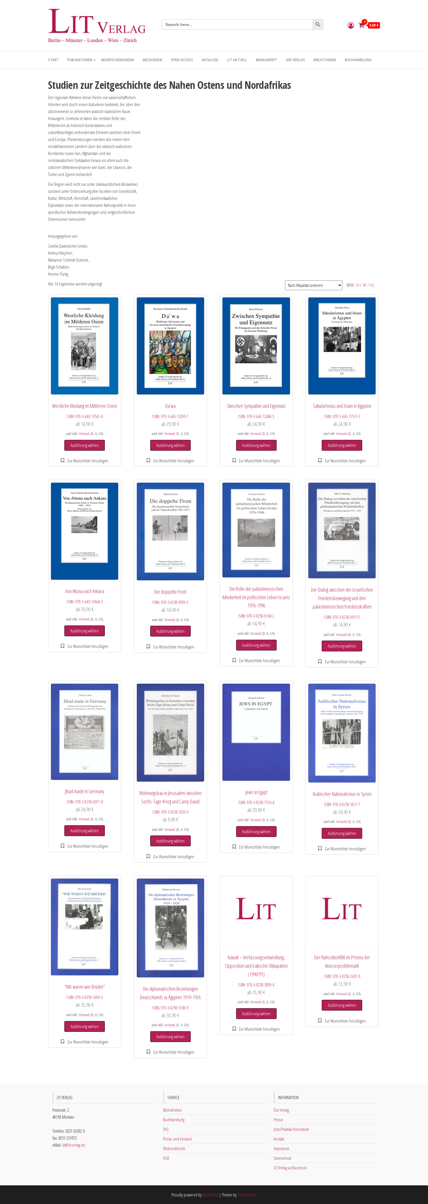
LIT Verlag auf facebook (290, 1167)
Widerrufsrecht (174, 1148)
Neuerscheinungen (117, 60)
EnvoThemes (247, 1195)
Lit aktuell (237, 60)
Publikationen (79, 60)
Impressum (281, 1148)
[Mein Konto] (351, 25)
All (372, 285)
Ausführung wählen (84, 445)
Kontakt (279, 1139)
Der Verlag (295, 60)
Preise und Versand (177, 1139)
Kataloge (210, 60)
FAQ (166, 1129)
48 (364, 285)
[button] (84, 460)
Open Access (182, 60)
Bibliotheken (325, 60)
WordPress (210, 1195)
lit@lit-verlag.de (73, 1145)
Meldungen (152, 60)
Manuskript (266, 60)
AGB (166, 1158)
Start (53, 60)
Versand (84, 433)
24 (357, 285)
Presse (278, 1119)
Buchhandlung (358, 60)
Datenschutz (282, 1158)
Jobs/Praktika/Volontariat (291, 1129)
